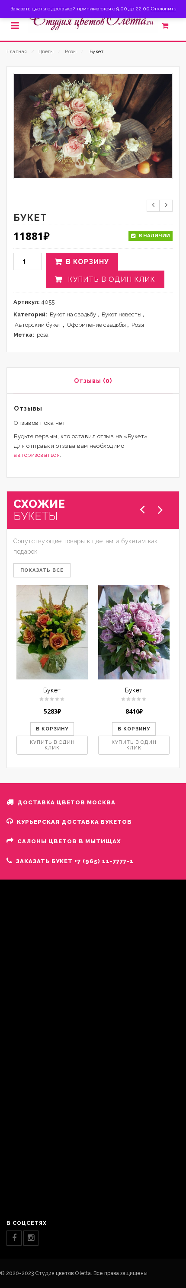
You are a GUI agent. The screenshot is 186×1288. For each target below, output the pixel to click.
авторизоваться (37, 455)
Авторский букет (38, 325)
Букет (52, 690)
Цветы (46, 51)
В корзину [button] (52, 729)
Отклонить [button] (163, 9)
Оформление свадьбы (96, 325)
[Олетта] (93, 20)
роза (42, 335)
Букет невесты (121, 314)
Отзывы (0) (93, 380)
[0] (170, 28)
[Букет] (52, 632)
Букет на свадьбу (73, 314)
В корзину (87, 262)
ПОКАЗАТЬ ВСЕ (42, 570)
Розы (71, 51)
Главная (16, 51)
